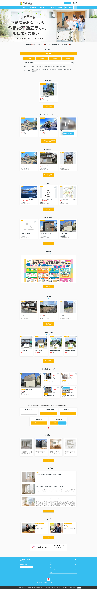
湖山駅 (40, 66)
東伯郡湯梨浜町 (54, 69)
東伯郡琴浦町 (69, 69)
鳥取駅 (33, 66)
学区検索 (68, 58)
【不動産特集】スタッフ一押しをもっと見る (48, 243)
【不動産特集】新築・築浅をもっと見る (48, 106)
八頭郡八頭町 (49, 69)
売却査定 (60, 7)
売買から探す (33, 7)
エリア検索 (29, 58)
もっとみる (48, 460)
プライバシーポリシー (52, 582)
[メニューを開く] (76, 7)
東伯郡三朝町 (34, 71)
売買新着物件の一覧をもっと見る (48, 324)
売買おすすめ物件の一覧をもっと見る (48, 360)
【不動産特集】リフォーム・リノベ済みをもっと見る (48, 141)
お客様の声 (51, 564)
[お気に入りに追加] (55, 85)
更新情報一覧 (48, 286)
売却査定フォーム (38, 422)
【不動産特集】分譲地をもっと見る (48, 209)
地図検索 (55, 58)
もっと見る (48, 537)
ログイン (74, 3)
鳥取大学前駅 (65, 66)
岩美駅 (46, 66)
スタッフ (51, 562)
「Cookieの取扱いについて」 (65, 587)
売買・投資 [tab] (48, 53)
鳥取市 (33, 69)
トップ (24, 7)
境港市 (65, 69)
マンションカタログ (40, 582)
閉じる (78, 587)
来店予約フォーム (68, 413)
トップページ (52, 559)
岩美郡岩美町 (44, 69)
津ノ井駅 (49, 66)
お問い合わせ (51, 7)
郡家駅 (57, 66)
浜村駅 (43, 66)
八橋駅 (61, 66)
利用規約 (46, 582)
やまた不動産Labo (69, 7)
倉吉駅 (37, 66)
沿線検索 (42, 58)
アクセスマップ (52, 569)
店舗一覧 (42, 7)
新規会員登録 (54, 422)
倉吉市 (40, 69)
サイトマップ (59, 582)
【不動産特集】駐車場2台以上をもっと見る (48, 175)
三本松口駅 (53, 66)
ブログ (51, 567)
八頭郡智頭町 (60, 69)
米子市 (37, 69)
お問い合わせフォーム (48, 413)
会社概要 (51, 572)
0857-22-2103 (29, 413)
